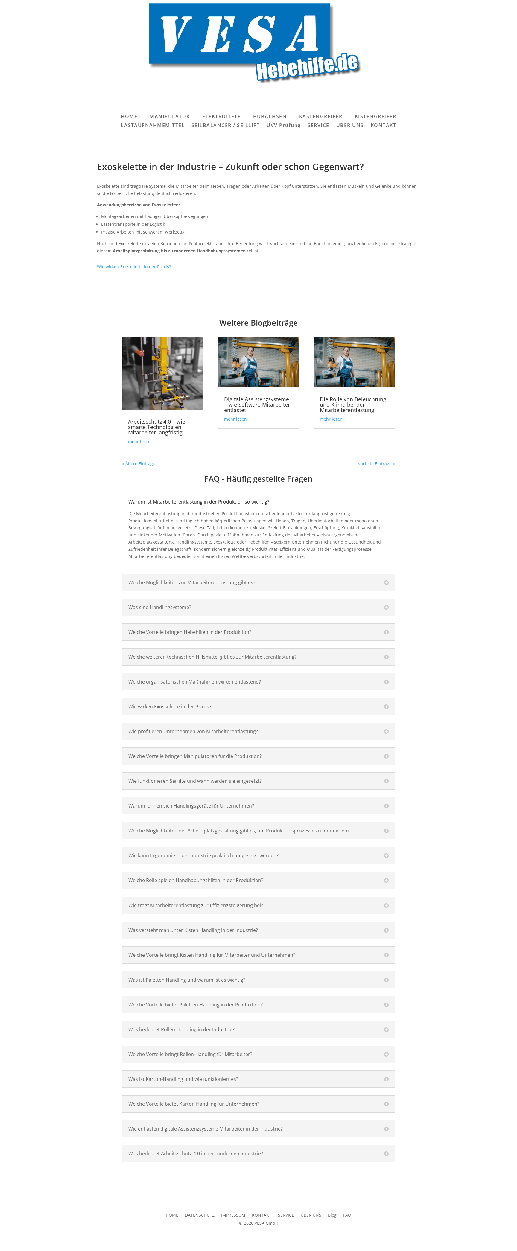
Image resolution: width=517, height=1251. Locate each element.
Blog (332, 1215)
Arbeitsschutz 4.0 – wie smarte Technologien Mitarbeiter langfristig (156, 427)
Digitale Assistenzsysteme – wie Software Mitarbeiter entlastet (257, 405)
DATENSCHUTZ (200, 1215)
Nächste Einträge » (376, 463)
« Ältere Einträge (138, 463)
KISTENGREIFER (375, 117)
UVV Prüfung (284, 126)
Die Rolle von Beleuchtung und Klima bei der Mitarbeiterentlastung (353, 405)
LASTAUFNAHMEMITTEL (153, 126)
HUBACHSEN (270, 117)
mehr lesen (139, 441)
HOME (129, 117)
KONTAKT (383, 126)
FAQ (347, 1215)
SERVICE (318, 126)
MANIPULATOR (170, 117)
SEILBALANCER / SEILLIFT (225, 126)
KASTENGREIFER (321, 117)
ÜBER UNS (350, 126)
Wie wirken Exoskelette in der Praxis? (134, 266)
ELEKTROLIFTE (221, 117)
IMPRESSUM (233, 1215)
